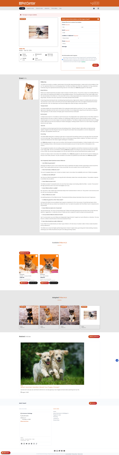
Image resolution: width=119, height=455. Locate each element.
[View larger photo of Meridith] (36, 256)
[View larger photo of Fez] (57, 256)
